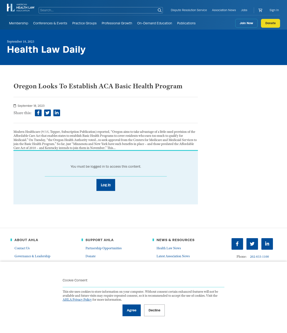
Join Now (246, 23)
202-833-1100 (259, 257)
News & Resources (176, 240)
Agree (131, 310)
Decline (154, 310)
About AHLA (26, 240)
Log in (106, 185)
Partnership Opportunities (104, 248)
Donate (270, 23)
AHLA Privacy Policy (77, 300)
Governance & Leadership (32, 256)
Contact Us (22, 248)
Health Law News (169, 248)
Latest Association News (173, 256)
